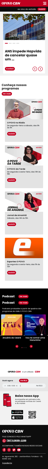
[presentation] (35, 69)
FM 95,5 (23, 380)
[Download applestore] (18, 417)
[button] (7, 43)
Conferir (10, 68)
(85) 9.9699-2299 (16, 440)
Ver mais (7, 93)
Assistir (42, 9)
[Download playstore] (18, 412)
